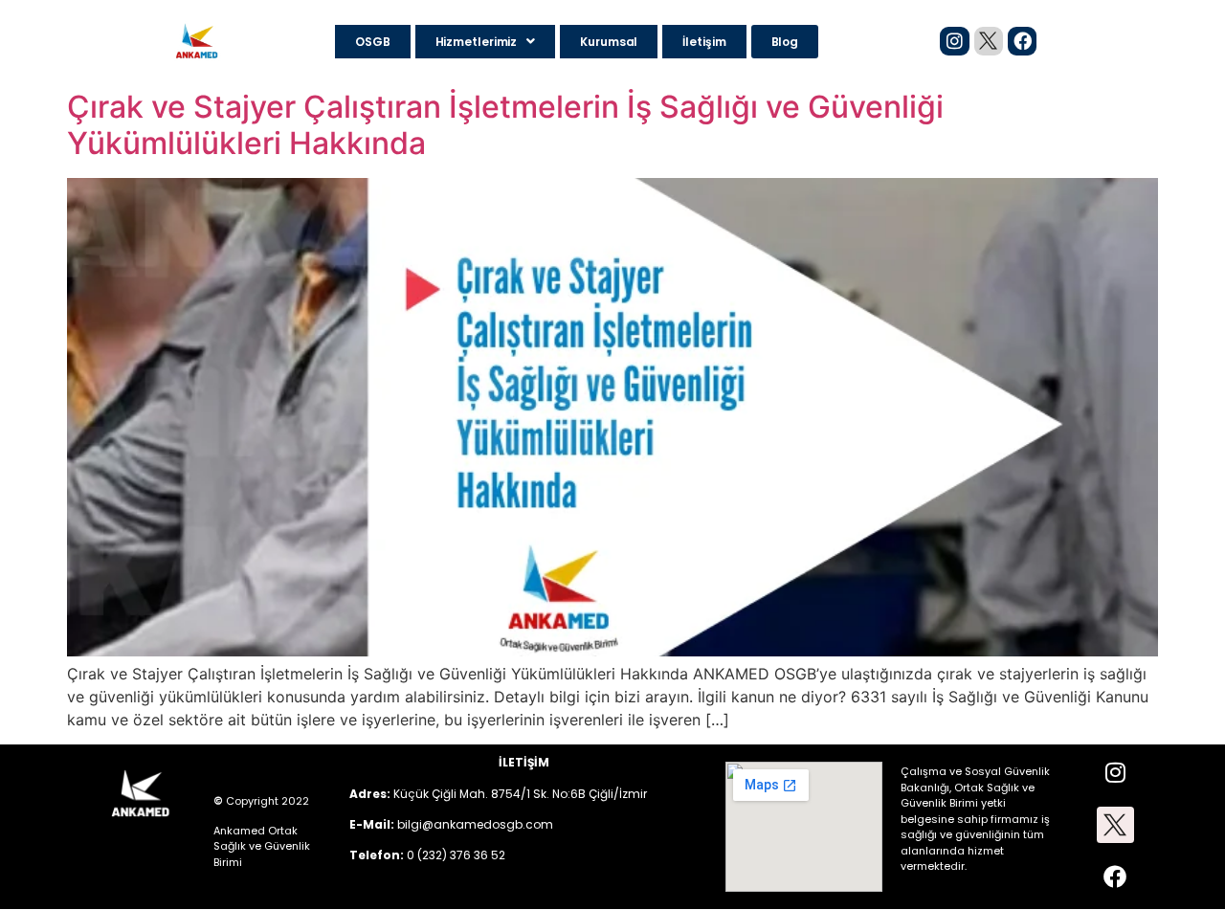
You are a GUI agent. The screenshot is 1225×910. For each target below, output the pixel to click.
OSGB (372, 41)
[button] (485, 41)
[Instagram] (954, 41)
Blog (785, 41)
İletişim (703, 41)
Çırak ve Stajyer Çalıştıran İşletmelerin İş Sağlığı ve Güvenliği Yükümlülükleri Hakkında (505, 125)
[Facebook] (1022, 41)
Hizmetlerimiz (476, 41)
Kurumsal (608, 41)
